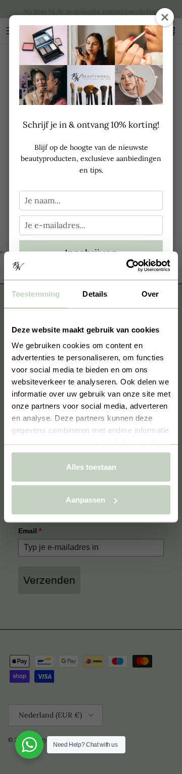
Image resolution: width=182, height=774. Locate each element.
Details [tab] (94, 293)
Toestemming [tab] (36, 293)
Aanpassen (85, 499)
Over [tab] (150, 293)
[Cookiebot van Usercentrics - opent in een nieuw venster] (128, 265)
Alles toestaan (91, 466)
